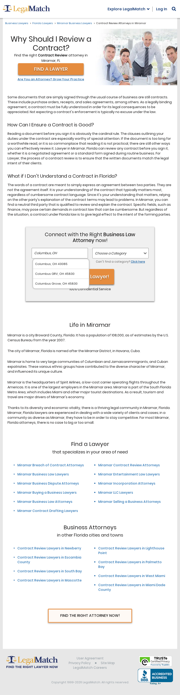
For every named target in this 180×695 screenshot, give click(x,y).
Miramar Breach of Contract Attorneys (50, 465)
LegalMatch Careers (90, 667)
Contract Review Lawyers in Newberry (49, 548)
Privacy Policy (80, 663)
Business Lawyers (16, 23)
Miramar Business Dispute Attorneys (48, 483)
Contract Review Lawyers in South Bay (49, 571)
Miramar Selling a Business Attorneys (129, 501)
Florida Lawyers (42, 23)
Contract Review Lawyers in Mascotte (49, 580)
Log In (161, 9)
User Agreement (90, 658)
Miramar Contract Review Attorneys (129, 465)
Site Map (108, 663)
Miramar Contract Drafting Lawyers (47, 510)
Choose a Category (110, 253)
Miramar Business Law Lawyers (43, 474)
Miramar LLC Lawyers (115, 492)
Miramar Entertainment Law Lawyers (129, 474)
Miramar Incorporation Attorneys (126, 483)
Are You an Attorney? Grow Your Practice (51, 79)
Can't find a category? (120, 262)
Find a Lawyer (51, 69)
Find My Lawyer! (90, 276)
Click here (138, 262)
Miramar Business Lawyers (74, 23)
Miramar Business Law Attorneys (44, 501)
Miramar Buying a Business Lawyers (47, 492)
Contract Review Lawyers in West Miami (131, 576)
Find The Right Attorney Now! (90, 615)
